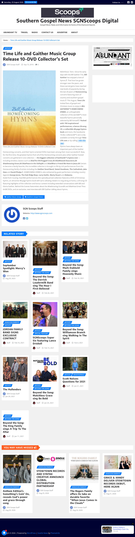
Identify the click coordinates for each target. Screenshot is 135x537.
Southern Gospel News (35, 197)
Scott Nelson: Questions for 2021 (74, 380)
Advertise (62, 32)
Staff (38, 293)
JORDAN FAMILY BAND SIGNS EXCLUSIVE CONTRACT (13, 334)
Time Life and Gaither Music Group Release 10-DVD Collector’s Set (35, 40)
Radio (35, 32)
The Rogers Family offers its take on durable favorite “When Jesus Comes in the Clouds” (83, 496)
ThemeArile (55, 533)
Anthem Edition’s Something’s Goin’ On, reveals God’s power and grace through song (16, 496)
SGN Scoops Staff (13, 64)
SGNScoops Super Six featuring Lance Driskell (44, 340)
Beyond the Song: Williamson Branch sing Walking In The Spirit (75, 334)
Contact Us (47, 32)
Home (5, 40)
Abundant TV (10, 32)
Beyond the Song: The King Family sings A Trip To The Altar (14, 427)
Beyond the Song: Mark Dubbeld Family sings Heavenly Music (73, 269)
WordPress (31, 533)
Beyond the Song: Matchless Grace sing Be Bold (43, 395)
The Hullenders (12, 389)
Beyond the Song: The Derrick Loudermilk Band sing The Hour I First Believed (43, 282)
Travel (24, 32)
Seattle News (43, 533)
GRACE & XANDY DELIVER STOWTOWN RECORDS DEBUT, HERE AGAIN (117, 482)
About (74, 32)
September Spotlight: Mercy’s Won (14, 268)
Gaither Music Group (13, 197)
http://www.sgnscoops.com (41, 213)
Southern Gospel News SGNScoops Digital (67, 20)
